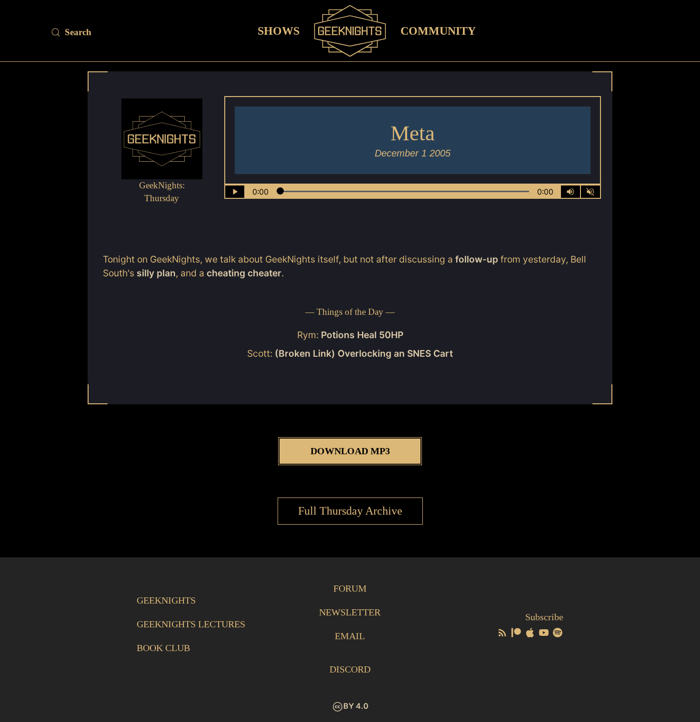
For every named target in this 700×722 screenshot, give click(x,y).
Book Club (163, 648)
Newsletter (349, 612)
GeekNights (166, 600)
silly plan (155, 273)
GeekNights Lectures (191, 624)
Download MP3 (350, 451)
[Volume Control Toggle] (570, 191)
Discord (350, 669)
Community (438, 30)
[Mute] (590, 191)
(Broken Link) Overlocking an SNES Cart (364, 353)
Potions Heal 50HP (362, 335)
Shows (279, 30)
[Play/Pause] (234, 191)
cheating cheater (244, 273)
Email (350, 636)
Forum (350, 588)
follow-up (476, 259)
